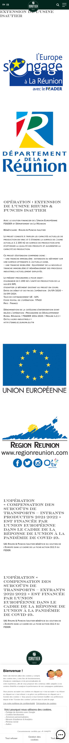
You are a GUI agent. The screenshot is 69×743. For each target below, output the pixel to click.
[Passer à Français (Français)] (8, 5)
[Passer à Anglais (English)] (4, 5)
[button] (61, 735)
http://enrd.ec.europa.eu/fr (19, 322)
